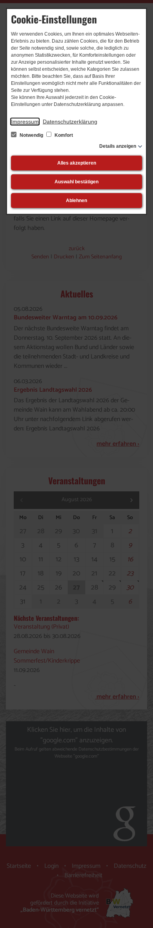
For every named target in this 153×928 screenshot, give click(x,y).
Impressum (25, 121)
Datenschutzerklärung (70, 121)
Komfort (63, 135)
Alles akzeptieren (76, 163)
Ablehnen (76, 200)
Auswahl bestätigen (76, 182)
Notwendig (31, 135)
